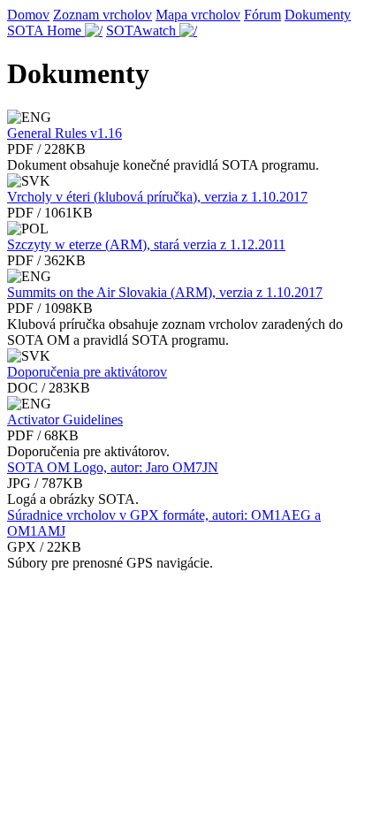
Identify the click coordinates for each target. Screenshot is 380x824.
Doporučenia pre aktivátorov (87, 371)
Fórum (262, 14)
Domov (28, 14)
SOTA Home (46, 30)
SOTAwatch (142, 30)
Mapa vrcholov (198, 14)
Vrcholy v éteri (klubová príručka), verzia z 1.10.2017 (157, 196)
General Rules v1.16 (64, 133)
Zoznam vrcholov (102, 14)
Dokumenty (318, 14)
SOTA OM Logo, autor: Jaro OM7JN (112, 467)
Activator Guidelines (65, 419)
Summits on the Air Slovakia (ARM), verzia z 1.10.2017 (165, 292)
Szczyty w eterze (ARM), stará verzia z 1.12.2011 (146, 244)
